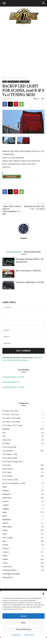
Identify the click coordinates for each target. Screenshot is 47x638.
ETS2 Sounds (7, 469)
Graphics (5, 490)
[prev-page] (3, 294)
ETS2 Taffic (6, 472)
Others (5, 530)
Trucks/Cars (7, 566)
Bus (3, 432)
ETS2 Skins (6, 465)
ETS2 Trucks (7, 479)
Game (4, 487)
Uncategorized (25, 81)
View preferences (23, 629)
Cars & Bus (6, 440)
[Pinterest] (15, 104)
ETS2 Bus (6, 443)
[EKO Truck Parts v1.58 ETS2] (8, 273)
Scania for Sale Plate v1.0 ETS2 (30, 282)
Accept (23, 616)
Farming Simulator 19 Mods (13, 377)
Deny (23, 622)
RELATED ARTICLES (13, 252)
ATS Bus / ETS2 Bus (10, 411)
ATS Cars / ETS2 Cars (10, 414)
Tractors (5, 552)
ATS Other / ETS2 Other (11, 418)
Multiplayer (6, 519)
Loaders (5, 505)
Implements (7, 498)
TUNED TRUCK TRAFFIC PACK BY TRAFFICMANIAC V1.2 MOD (11, 210)
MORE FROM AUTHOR (32, 252)
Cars (4, 436)
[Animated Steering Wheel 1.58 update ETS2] (8, 262)
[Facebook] (4, 104)
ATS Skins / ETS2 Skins (11, 422)
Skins (4, 541)
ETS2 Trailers (7, 476)
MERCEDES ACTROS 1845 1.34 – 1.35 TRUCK (34, 207)
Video (4, 577)
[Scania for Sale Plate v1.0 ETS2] (8, 285)
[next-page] (7, 294)
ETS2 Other (6, 458)
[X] (10, 104)
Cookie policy (16, 635)
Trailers (5, 559)
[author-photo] (23, 235)
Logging (5, 508)
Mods (11, 78)
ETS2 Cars (6, 447)
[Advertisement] (23, 50)
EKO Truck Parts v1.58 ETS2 (28, 270)
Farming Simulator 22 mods (13, 387)
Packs (4, 534)
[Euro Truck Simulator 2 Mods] (23, 16)
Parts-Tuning (7, 537)
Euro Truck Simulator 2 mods (13, 483)
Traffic (4, 555)
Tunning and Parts (9, 570)
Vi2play (23, 238)
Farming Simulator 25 (10, 382)
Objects (5, 523)
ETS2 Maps (6, 454)
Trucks (5, 563)
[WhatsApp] (21, 104)
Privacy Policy (29, 635)
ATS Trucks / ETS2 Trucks (12, 425)
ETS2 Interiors (7, 451)
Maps (4, 512)
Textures (5, 548)
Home (4, 78)
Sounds (5, 545)
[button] (43, 593)
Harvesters (6, 494)
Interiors (5, 501)
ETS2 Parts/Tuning (21, 78)
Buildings (5, 429)
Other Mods (7, 527)
